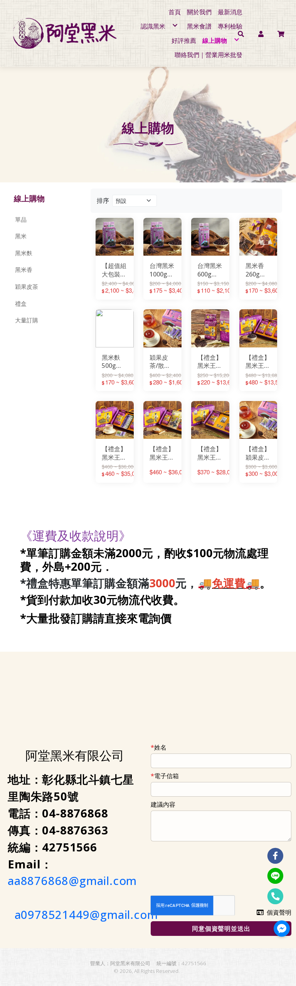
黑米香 (23, 269)
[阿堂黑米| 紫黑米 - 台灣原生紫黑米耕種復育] (66, 33)
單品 (21, 219)
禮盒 (21, 303)
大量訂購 (26, 320)
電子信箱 (166, 776)
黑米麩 (23, 253)
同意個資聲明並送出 (221, 928)
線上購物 (29, 198)
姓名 (160, 747)
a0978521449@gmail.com (86, 914)
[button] (261, 33)
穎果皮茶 (26, 286)
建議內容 (163, 804)
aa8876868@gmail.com (72, 880)
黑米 (21, 236)
